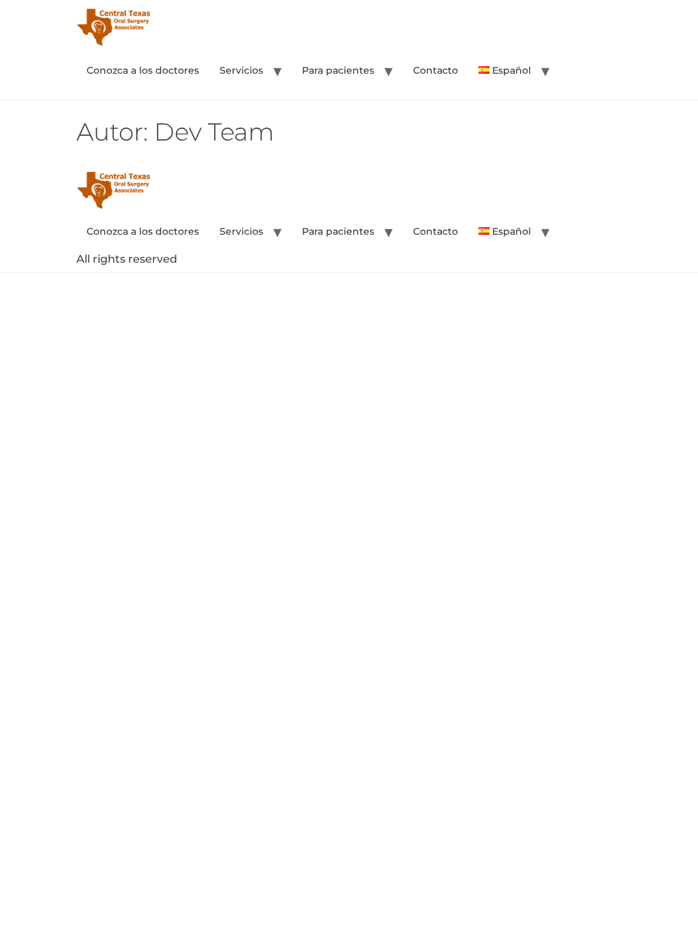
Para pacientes (338, 70)
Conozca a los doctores (143, 70)
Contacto (435, 70)
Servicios (241, 70)
